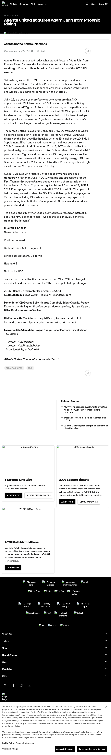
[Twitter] (5, 685)
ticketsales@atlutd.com (70, 492)
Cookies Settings (10, 749)
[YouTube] (29, 685)
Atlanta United (14, 368)
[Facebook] (13, 685)
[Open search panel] (87, 4)
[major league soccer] (4, 698)
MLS (30, 368)
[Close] (106, 707)
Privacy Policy (14, 726)
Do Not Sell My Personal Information (18, 743)
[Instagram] (21, 685)
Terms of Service (37, 732)
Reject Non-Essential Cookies (91, 749)
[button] (46, 4)
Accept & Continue (64, 749)
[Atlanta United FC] (5, 4)
